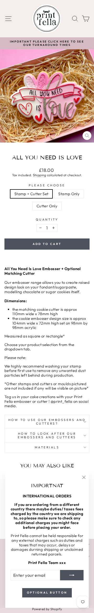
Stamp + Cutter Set (31, 193)
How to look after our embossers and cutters (47, 435)
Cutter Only (47, 205)
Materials (47, 447)
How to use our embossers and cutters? (47, 421)
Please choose (47, 185)
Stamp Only (69, 193)
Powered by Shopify (47, 609)
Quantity (47, 219)
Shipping (39, 175)
